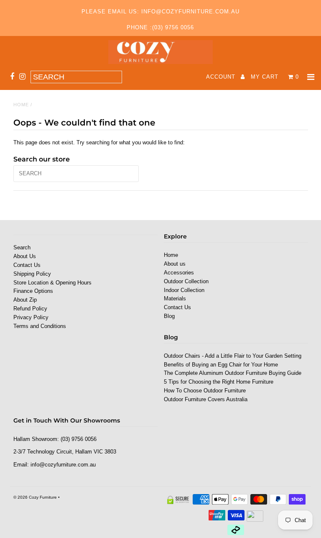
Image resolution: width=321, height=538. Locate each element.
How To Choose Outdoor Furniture (205, 390)
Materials (175, 298)
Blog (169, 316)
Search (22, 247)
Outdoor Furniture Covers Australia (205, 399)
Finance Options (33, 291)
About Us (24, 256)
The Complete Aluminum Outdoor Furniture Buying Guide (232, 373)
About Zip (25, 300)
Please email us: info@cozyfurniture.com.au (160, 11)
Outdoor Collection (186, 281)
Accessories (179, 272)
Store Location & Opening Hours (52, 282)
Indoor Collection (184, 290)
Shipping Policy (32, 274)
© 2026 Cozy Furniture (35, 497)
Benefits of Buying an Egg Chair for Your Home (221, 364)
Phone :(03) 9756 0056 (160, 27)
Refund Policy (30, 308)
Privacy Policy (30, 317)
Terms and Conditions (39, 326)
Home (21, 104)
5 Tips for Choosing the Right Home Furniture (218, 382)
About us (175, 264)
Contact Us (27, 265)
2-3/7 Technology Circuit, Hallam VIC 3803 (64, 451)
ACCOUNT (221, 77)
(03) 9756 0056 (79, 439)
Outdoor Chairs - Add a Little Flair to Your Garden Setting (232, 356)
